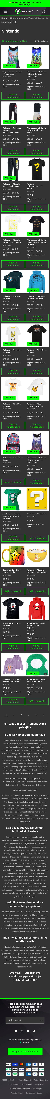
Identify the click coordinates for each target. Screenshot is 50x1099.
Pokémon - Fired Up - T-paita (36, 351)
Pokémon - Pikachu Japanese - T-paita (12, 241)
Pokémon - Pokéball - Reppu (13, 459)
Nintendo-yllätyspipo (37, 514)
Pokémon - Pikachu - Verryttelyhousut (12, 185)
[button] (5, 11)
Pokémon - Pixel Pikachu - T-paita (35, 405)
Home (4, 18)
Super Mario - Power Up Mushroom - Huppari (36, 625)
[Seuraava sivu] (44, 715)
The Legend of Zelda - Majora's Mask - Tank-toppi (36, 460)
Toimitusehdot (26, 1084)
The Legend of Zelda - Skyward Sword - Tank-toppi (36, 74)
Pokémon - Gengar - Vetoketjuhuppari (12, 680)
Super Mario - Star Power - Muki (11, 571)
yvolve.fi (11, 1080)
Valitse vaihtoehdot (13, 95)
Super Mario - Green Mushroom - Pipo (36, 680)
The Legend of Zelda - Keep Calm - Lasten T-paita (36, 242)
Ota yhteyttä (37, 1089)
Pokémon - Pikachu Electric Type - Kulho (36, 571)
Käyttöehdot (13, 1084)
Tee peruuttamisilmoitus (25, 1051)
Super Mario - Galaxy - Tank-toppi (12, 73)
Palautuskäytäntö (24, 1080)
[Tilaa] (41, 1020)
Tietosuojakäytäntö (41, 1080)
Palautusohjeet (16, 1093)
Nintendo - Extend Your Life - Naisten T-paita (12, 516)
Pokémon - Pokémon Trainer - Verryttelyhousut (12, 130)
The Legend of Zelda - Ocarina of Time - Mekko (36, 130)
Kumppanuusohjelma (34, 1093)
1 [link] (6, 715)
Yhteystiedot (39, 1084)
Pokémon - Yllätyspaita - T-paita (35, 186)
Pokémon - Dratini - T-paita (12, 297)
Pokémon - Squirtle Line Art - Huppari (36, 297)
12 (36, 715)
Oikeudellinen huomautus (20, 1089)
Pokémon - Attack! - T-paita (12, 351)
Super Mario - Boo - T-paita (12, 624)
